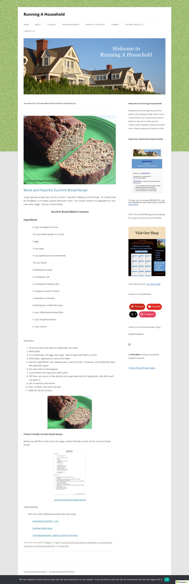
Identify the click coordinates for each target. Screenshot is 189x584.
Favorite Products (134, 24)
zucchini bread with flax (44, 546)
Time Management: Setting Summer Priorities (55, 535)
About (38, 24)
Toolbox (51, 24)
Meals (47, 542)
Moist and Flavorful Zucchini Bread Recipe (55, 190)
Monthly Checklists (95, 24)
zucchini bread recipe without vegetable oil (80, 542)
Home (26, 24)
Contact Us (29, 31)
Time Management (70, 24)
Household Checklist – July (45, 521)
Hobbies (115, 24)
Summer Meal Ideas (42, 528)
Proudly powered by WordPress (62, 571)
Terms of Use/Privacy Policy (35, 571)
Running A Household (44, 14)
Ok (167, 579)
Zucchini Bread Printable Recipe (70, 499)
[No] (185, 579)
